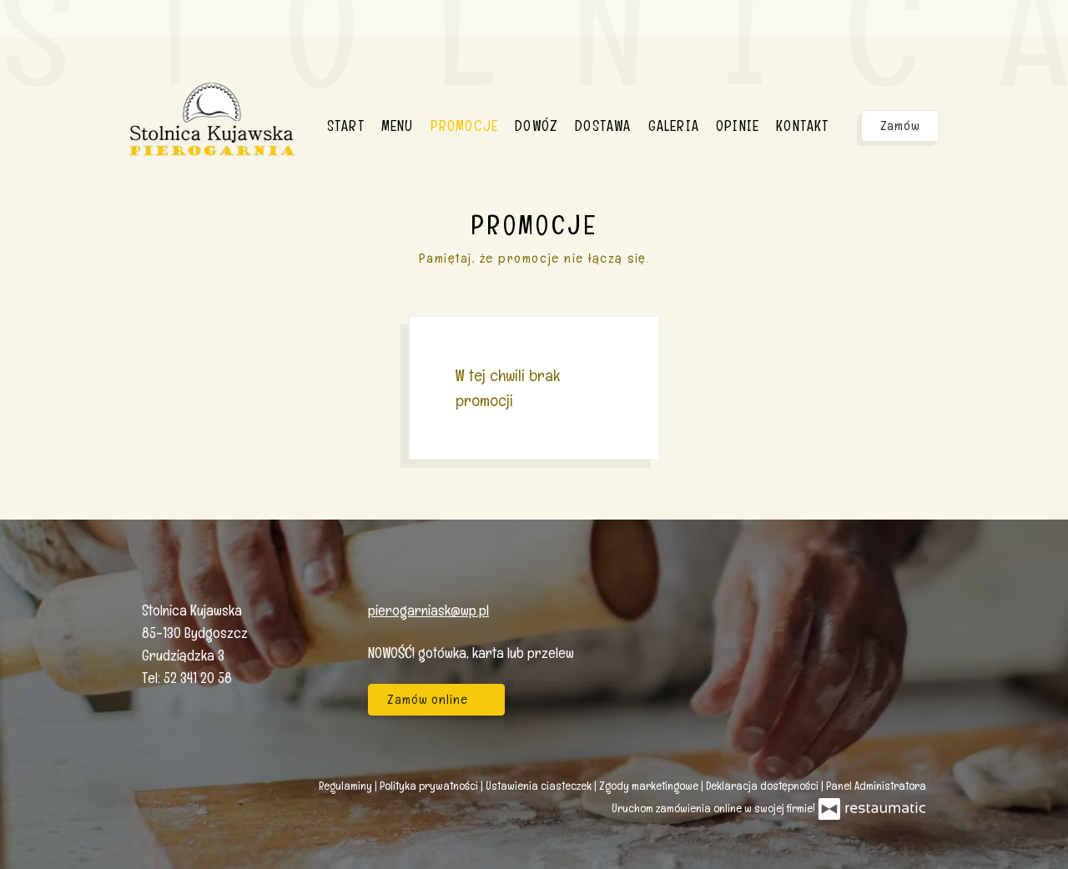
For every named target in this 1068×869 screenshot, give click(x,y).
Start (346, 125)
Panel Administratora (876, 785)
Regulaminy (347, 785)
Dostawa (603, 125)
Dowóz (536, 125)
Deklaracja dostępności (763, 785)
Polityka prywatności (430, 785)
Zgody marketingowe (650, 785)
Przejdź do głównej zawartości (108, 29)
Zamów (900, 125)
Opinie (737, 125)
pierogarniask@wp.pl (428, 610)
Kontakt (802, 125)
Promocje (465, 125)
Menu (397, 125)
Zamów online (62, 29)
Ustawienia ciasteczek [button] (540, 785)
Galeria (673, 125)
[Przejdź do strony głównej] (211, 119)
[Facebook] (905, 630)
